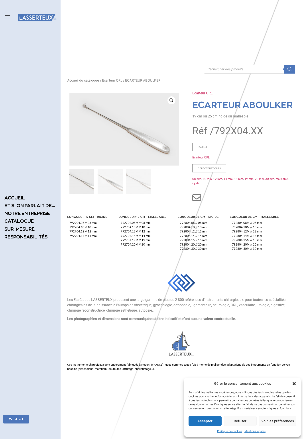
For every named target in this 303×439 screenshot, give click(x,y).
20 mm (259, 179)
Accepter (204, 421)
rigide (195, 183)
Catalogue (19, 221)
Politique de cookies (229, 431)
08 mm (196, 179)
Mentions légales (255, 431)
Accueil (14, 197)
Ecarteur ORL (112, 80)
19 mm (249, 179)
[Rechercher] (289, 69)
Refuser (240, 421)
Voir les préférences (277, 421)
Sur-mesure (19, 229)
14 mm (228, 179)
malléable (282, 179)
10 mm (207, 179)
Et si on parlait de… (29, 205)
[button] (294, 383)
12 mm (217, 179)
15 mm (238, 179)
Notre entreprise (27, 213)
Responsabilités (25, 236)
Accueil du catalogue (83, 80)
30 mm (269, 179)
